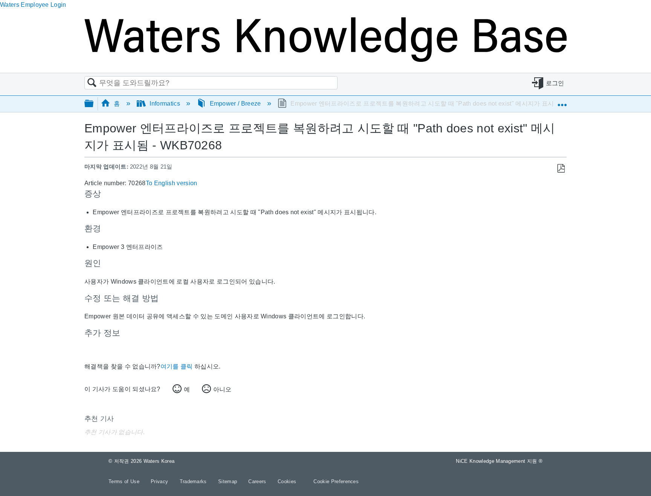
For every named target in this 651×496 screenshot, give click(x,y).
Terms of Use (124, 481)
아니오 (222, 389)
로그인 (555, 83)
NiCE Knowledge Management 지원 (499, 461)
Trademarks (194, 481)
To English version (171, 183)
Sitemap (228, 481)
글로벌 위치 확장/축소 (562, 101)
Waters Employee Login (33, 5)
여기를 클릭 (176, 366)
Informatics (165, 103)
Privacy (160, 481)
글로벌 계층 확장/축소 (93, 104)
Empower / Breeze (235, 103)
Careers (258, 481)
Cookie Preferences (336, 481)
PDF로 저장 (561, 168)
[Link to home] (325, 60)
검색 (91, 83)
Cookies (287, 481)
